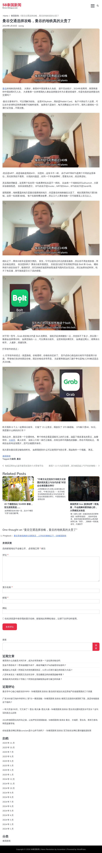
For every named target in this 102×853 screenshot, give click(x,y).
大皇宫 (12, 440)
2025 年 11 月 (8, 743)
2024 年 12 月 (8, 779)
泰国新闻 (6, 456)
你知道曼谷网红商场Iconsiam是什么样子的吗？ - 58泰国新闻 (29, 730)
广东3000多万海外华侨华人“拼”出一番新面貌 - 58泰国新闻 (28, 698)
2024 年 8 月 (8, 797)
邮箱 (5, 597)
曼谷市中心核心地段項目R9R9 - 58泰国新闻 (21, 691)
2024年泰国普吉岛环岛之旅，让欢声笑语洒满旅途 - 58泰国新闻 (30, 720)
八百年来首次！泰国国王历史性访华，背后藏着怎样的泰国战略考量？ (33, 674)
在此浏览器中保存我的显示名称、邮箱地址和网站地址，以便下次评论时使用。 (42, 618)
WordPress (81, 849)
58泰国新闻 (11, 4)
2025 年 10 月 (8, 747)
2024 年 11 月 (8, 783)
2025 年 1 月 (8, 774)
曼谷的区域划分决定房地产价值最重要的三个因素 (70, 691)
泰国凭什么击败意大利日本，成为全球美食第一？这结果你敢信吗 (31, 660)
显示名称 (7, 587)
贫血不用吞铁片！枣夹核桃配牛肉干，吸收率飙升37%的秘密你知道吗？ (34, 665)
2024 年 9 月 (8, 792)
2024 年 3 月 (8, 820)
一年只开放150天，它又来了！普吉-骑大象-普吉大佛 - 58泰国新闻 (31, 709)
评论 (5, 555)
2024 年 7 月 (8, 801)
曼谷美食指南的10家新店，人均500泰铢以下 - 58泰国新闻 (40, 535)
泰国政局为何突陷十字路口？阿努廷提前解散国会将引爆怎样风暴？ (32, 679)
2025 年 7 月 (8, 752)
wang (21, 26)
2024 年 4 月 (8, 815)
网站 (4, 608)
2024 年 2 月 (8, 824)
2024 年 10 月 (8, 788)
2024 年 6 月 (8, 806)
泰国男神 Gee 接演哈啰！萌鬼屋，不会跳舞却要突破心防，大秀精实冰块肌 (84, 507)
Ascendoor (61, 849)
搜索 (4, 639)
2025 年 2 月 (8, 770)
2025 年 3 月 (8, 765)
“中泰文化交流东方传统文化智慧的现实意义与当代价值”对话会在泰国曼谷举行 (51, 482)
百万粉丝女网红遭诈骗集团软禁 (77, 730)
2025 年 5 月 (8, 761)
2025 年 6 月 (8, 756)
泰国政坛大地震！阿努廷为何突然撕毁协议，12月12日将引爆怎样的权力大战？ (37, 670)
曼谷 (4, 88)
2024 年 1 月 (8, 828)
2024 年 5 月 (8, 810)
